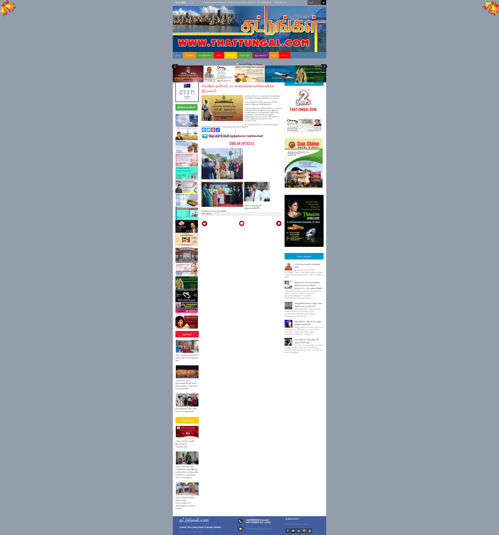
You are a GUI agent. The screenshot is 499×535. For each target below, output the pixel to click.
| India (200, 527)
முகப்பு (177, 55)
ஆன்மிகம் (230, 55)
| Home (182, 527)
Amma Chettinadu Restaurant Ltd (249, 78)
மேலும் (274, 55)
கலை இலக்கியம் (205, 55)
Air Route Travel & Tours (280, 78)
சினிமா (219, 55)
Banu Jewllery (310, 78)
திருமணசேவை (260, 55)
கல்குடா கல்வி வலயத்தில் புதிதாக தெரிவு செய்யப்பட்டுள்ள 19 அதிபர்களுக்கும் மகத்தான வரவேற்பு (185, 503)
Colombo (187, 96)
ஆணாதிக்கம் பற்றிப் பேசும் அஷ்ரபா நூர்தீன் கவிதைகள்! (308, 323)
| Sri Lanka (192, 527)
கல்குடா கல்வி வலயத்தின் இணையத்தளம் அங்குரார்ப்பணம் (185, 444)
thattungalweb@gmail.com (258, 529)
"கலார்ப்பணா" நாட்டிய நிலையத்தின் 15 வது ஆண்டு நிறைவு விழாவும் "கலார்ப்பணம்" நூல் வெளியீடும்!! (186, 384)
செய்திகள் (189, 55)
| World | (217, 527)
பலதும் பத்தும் (245, 55)
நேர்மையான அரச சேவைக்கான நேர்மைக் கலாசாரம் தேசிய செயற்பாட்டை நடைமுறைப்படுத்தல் (308, 285)
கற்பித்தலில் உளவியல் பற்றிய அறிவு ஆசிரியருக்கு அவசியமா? (308, 304)
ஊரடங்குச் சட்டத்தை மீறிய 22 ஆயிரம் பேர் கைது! (306, 341)
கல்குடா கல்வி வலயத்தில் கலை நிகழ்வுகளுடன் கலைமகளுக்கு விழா (187, 357)
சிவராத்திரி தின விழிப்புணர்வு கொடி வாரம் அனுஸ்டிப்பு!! (186, 409)
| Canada (208, 527)
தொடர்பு (285, 55)
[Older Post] (279, 223)
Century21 (219, 78)
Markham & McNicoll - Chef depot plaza (188, 78)
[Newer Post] (204, 223)
